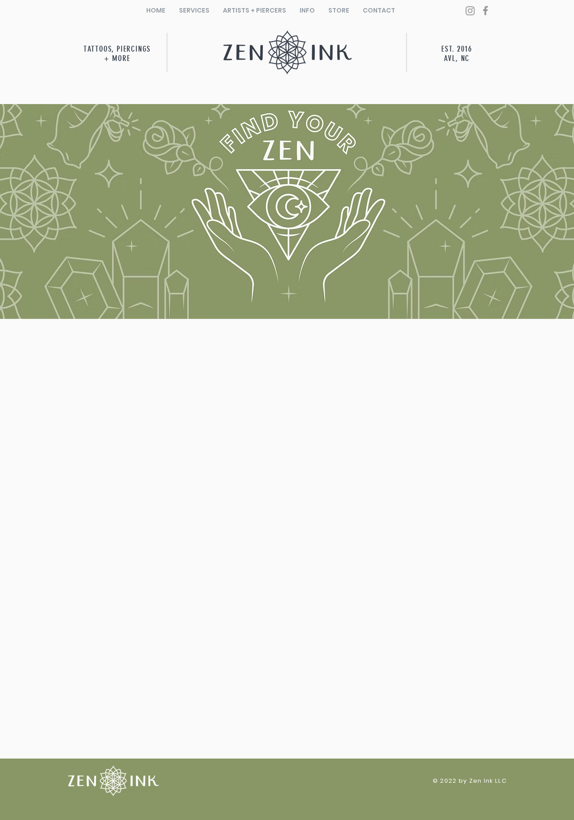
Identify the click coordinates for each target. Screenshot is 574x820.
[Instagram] (470, 10)
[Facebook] (485, 10)
